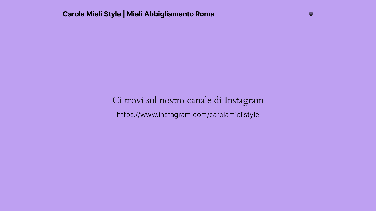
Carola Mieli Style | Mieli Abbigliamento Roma (138, 14)
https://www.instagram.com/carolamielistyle (188, 114)
